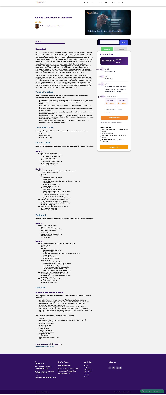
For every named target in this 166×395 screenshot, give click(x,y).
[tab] (64, 92)
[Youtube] (113, 368)
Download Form (114, 147)
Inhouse (98, 3)
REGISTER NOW (114, 118)
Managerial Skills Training (44, 346)
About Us (81, 3)
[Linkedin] (120, 368)
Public (90, 3)
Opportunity (114, 3)
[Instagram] (117, 368)
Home (74, 3)
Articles (105, 3)
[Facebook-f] (110, 368)
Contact (124, 3)
